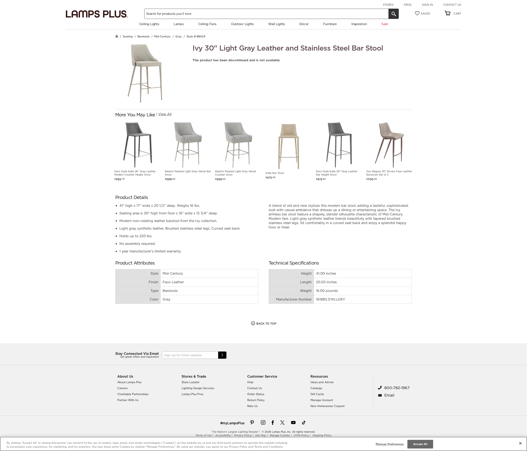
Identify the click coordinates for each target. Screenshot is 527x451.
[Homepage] (116, 36)
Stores (388, 5)
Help (250, 382)
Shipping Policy (321, 435)
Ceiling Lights (149, 24)
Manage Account (321, 400)
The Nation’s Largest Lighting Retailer (235, 432)
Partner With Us (127, 400)
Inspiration (359, 24)
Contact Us (452, 5)
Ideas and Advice (322, 382)
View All (164, 114)
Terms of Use (204, 435)
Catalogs (316, 388)
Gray (178, 36)
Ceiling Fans (207, 24)
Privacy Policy (243, 435)
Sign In (427, 5)
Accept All (420, 444)
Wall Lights (276, 24)
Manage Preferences (390, 444)
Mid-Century (162, 36)
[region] (263, 444)
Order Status (255, 394)
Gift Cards (317, 394)
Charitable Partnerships (132, 394)
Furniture (330, 24)
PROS (408, 5)
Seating (128, 36)
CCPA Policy (301, 435)
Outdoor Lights (242, 24)
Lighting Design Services (198, 388)
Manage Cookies (280, 435)
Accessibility (223, 435)
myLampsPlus (233, 423)
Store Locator (190, 382)
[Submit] (222, 355)
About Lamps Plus (129, 382)
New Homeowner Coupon (327, 406)
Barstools (143, 36)
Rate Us (252, 406)
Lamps (179, 24)
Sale (384, 24)
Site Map (260, 435)
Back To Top (266, 323)
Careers (122, 388)
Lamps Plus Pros (192, 394)
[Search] (393, 14)
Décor (304, 24)
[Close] (520, 443)
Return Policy (256, 400)
